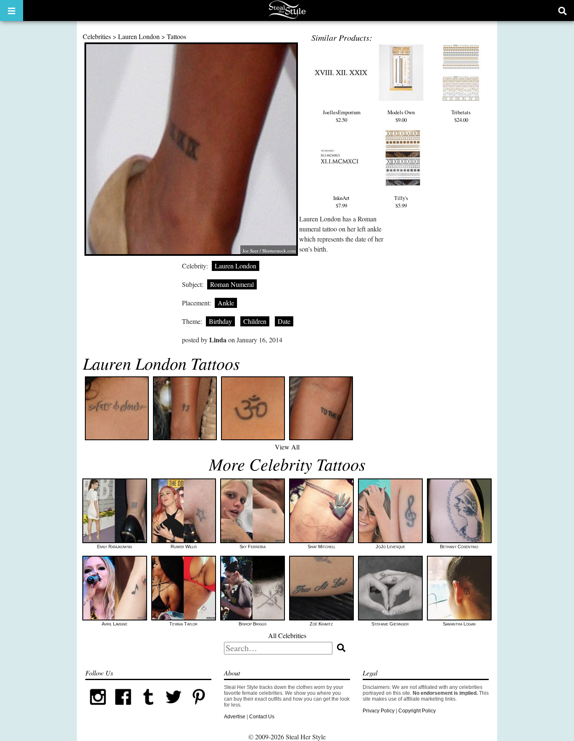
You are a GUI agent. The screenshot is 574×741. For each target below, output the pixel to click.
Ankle (226, 302)
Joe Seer (250, 250)
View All (287, 446)
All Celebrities (287, 635)
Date (284, 321)
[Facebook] (123, 708)
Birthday (220, 321)
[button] (11, 10)
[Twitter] (173, 708)
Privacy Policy (379, 711)
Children (254, 321)
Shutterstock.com (279, 250)
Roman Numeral (232, 284)
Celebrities (97, 36)
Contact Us (261, 717)
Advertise (234, 717)
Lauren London (139, 36)
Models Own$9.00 (401, 116)
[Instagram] (98, 708)
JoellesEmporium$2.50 (342, 116)
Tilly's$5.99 (401, 201)
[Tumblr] (148, 708)
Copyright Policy (417, 711)
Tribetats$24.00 (461, 116)
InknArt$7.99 (341, 201)
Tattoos (176, 36)
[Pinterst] (198, 708)
